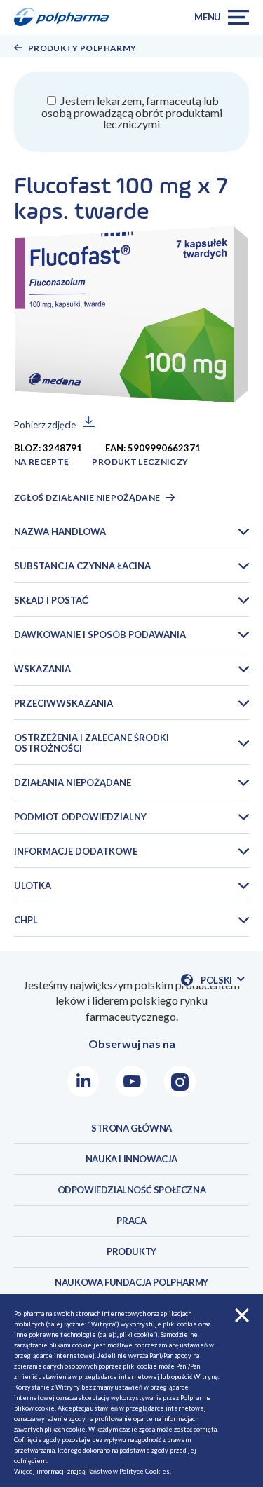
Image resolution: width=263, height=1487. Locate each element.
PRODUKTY (131, 1251)
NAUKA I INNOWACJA (131, 1159)
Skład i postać (51, 600)
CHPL (26, 919)
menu (207, 16)
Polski (222, 980)
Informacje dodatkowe (75, 851)
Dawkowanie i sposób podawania (100, 634)
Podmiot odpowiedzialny (80, 816)
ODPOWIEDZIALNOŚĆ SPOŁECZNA (132, 1189)
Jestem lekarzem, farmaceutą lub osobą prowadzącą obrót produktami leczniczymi (131, 112)
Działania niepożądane (72, 782)
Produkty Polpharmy (82, 48)
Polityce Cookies (144, 1471)
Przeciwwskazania (63, 703)
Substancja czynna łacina (82, 565)
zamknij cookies (242, 1315)
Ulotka (32, 885)
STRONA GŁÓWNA (131, 1128)
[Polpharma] (66, 17)
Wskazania (42, 668)
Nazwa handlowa (60, 531)
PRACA (131, 1220)
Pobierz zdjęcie (45, 425)
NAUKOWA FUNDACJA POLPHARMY (131, 1282)
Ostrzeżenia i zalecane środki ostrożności (91, 743)
